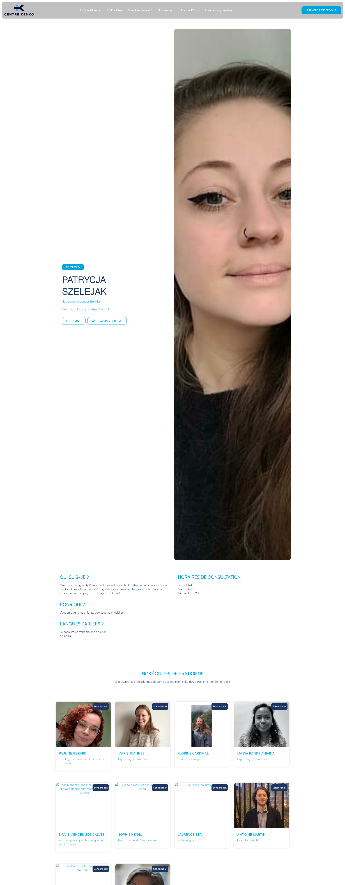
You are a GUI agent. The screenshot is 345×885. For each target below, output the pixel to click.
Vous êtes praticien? (140, 10)
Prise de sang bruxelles (218, 10)
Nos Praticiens (114, 10)
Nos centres (165, 10)
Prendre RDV (188, 10)
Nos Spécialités (88, 10)
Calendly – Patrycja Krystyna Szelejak (85, 309)
